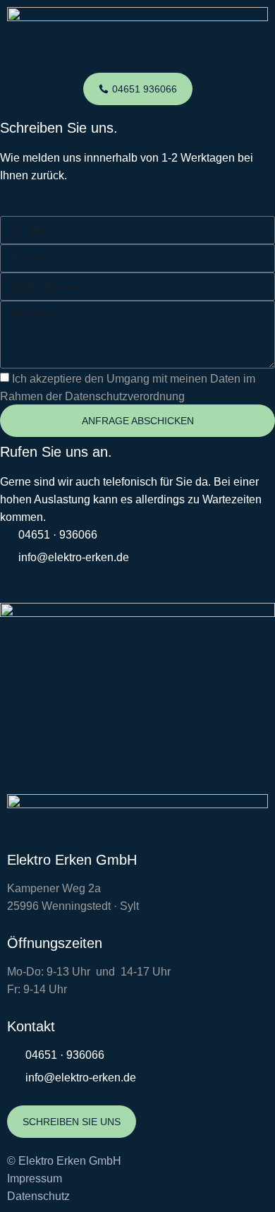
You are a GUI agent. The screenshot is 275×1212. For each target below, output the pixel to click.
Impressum (34, 1178)
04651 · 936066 (57, 535)
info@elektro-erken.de (73, 557)
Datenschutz (38, 1196)
